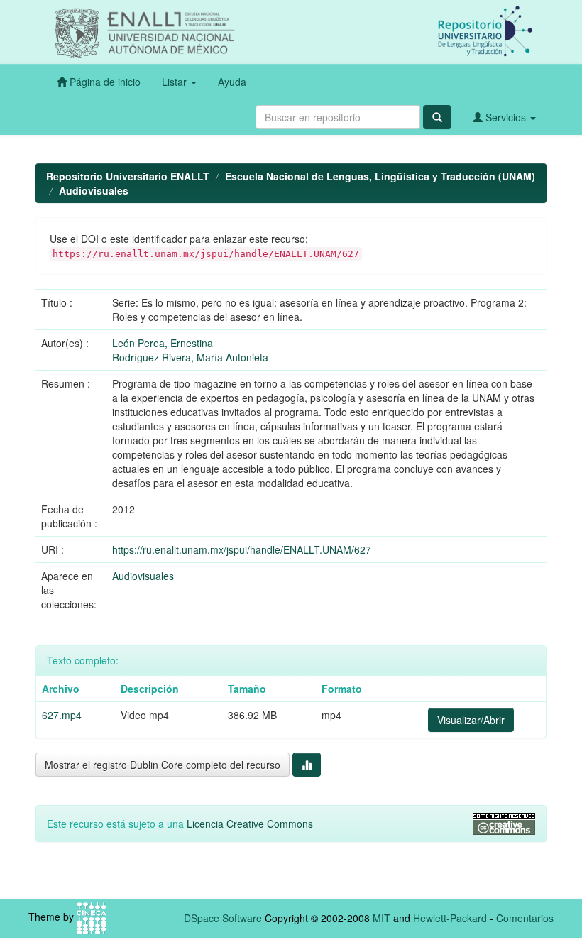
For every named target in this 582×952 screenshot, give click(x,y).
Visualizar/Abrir (471, 720)
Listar (176, 82)
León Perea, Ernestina (162, 343)
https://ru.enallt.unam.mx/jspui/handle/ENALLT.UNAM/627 (241, 549)
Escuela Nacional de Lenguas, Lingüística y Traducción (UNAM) (380, 176)
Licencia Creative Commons (250, 823)
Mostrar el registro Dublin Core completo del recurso (162, 764)
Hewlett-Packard (450, 918)
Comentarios (525, 918)
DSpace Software (223, 918)
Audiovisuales (93, 190)
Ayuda (232, 82)
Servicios (506, 117)
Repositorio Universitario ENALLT (127, 176)
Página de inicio (104, 82)
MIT (381, 918)
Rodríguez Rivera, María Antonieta (190, 357)
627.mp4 (62, 715)
